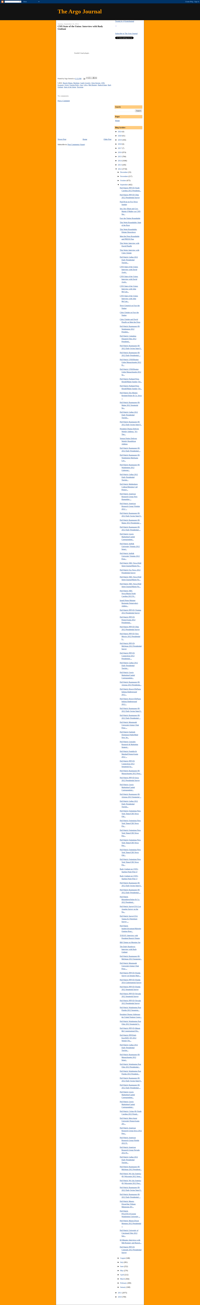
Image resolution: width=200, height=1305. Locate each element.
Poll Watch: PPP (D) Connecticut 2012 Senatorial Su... (127, 764)
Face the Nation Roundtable (130, 218)
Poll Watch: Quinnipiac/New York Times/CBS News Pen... (130, 833)
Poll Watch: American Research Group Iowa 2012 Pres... (131, 1130)
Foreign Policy (74, 85)
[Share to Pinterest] (96, 78)
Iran (81, 85)
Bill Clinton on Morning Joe (130, 942)
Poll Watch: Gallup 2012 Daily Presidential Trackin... (129, 260)
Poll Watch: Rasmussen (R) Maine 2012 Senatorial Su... (130, 405)
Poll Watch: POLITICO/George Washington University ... (130, 1214)
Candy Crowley (85, 83)
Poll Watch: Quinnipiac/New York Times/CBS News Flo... (130, 823)
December (124, 172)
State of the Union (70, 87)
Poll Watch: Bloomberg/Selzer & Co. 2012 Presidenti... (130, 899)
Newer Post (62, 139)
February (123, 1283)
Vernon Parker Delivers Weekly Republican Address (128, 441)
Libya (86, 85)
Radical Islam (102, 85)
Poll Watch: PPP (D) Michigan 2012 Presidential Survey (131, 646)
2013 (120, 165)
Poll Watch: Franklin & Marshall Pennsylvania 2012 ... (129, 754)
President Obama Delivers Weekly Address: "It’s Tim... (129, 431)
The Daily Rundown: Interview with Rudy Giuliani (128, 949)
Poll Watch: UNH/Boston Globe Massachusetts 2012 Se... (130, 372)
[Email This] (87, 78)
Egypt (67, 85)
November (124, 176)
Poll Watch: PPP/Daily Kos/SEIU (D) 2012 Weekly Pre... (128, 1038)
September (124, 185)
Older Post (107, 139)
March (122, 1279)
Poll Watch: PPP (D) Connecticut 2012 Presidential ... (127, 656)
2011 (120, 1293)
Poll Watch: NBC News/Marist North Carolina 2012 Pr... (128, 593)
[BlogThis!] (89, 78)
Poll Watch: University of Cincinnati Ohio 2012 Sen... (129, 1233)
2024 (120, 132)
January (123, 1287)
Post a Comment (64, 101)
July (122, 1262)
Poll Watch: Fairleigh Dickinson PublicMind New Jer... (129, 735)
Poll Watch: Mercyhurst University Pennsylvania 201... (129, 1121)
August (123, 1258)
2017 (120, 148)
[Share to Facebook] (94, 78)
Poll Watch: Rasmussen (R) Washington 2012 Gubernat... (130, 467)
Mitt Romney (92, 85)
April (122, 1275)
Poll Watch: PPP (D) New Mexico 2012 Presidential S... (130, 636)
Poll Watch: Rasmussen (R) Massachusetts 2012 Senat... (130, 1057)
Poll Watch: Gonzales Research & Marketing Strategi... (129, 744)
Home (85, 139)
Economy (61, 85)
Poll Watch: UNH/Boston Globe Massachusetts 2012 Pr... (130, 362)
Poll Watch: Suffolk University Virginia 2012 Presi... (130, 556)
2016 (120, 152)
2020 (120, 136)
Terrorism (80, 87)
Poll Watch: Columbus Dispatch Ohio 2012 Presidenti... (128, 339)
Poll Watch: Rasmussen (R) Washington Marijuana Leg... (130, 458)
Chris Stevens (95, 83)
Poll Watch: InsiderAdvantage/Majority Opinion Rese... (130, 928)
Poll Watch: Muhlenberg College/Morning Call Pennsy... (129, 487)
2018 (120, 144)
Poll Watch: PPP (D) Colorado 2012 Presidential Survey (130, 1250)
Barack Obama (67, 83)
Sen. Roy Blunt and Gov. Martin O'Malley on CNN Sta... (130, 211)
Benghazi (76, 83)
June (122, 1266)
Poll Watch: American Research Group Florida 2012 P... (129, 1140)
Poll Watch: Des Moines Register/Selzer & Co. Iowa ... (131, 395)
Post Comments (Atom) (76, 144)
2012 (120, 169)
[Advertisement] (77, 120)
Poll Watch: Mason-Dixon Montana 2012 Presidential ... (130, 1223)
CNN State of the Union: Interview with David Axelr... (129, 269)
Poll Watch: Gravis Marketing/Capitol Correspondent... (127, 537)
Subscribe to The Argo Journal (126, 33)
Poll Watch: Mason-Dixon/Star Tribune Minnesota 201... (128, 1204)
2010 (120, 1297)
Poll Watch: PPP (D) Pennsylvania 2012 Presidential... (127, 620)
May (122, 1271)
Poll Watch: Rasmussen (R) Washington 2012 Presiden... (130, 329)
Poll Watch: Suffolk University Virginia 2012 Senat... (130, 546)
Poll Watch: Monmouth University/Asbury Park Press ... (129, 725)
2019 (120, 140)
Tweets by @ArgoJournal (124, 21)
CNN (103, 83)
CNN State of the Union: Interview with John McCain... (129, 289)
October (123, 180)
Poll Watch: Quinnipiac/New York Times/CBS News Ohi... (130, 813)
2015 (120, 156)
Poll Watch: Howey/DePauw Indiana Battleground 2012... (130, 692)
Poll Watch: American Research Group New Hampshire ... (129, 496)
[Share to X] (91, 78)
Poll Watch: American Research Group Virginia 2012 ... (130, 506)
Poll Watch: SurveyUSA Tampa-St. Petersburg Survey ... (129, 919)
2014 (120, 161)
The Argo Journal (80, 11)
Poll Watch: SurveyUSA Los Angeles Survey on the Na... (130, 909)
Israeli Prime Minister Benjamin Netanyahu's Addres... (129, 603)
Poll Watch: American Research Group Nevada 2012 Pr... (130, 1150)
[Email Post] (84, 78)
